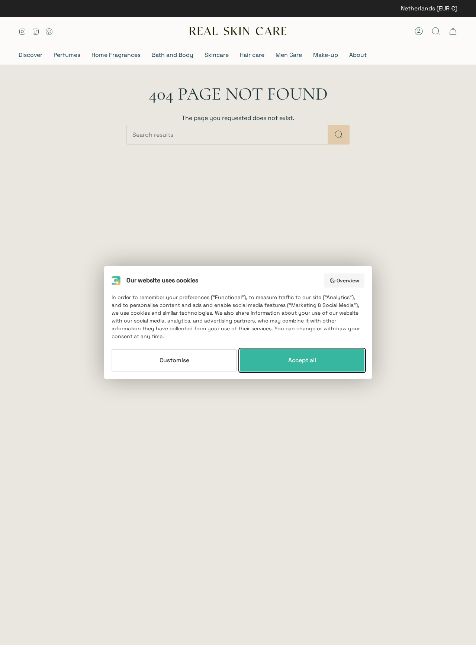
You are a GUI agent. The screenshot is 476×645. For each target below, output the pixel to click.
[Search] (339, 135)
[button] (33, 55)
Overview (348, 280)
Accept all (302, 360)
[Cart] (452, 31)
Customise (174, 360)
